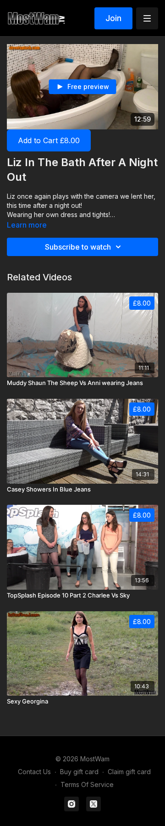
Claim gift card (129, 772)
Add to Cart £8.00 (49, 140)
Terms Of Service (87, 784)
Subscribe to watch (78, 246)
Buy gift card (79, 772)
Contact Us (34, 772)
